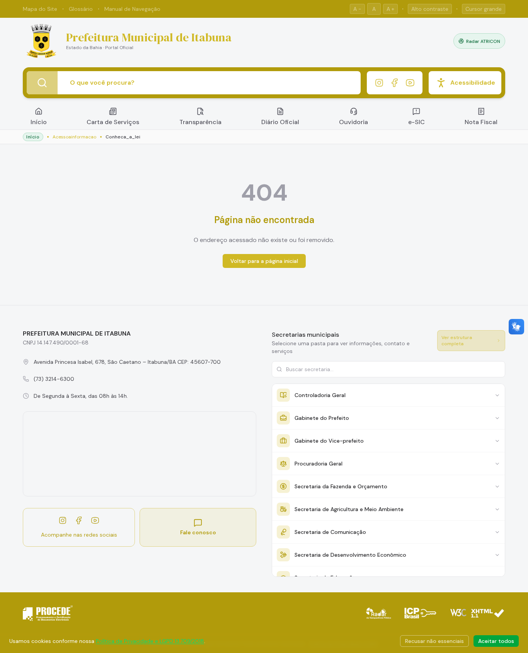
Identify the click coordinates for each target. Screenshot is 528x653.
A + (390, 8)
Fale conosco (198, 532)
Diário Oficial (280, 122)
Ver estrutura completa (456, 340)
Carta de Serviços (113, 122)
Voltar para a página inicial (264, 260)
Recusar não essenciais (434, 641)
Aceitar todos (496, 641)
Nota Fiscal (481, 122)
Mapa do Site (40, 8)
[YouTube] (410, 82)
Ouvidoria (353, 122)
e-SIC (416, 122)
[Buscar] (42, 82)
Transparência (200, 122)
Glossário (81, 8)
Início (39, 122)
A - (357, 8)
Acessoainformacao (74, 137)
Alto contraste (429, 8)
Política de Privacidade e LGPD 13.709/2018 (150, 641)
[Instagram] (379, 82)
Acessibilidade (472, 82)
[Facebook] (394, 82)
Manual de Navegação (132, 8)
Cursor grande (483, 8)
